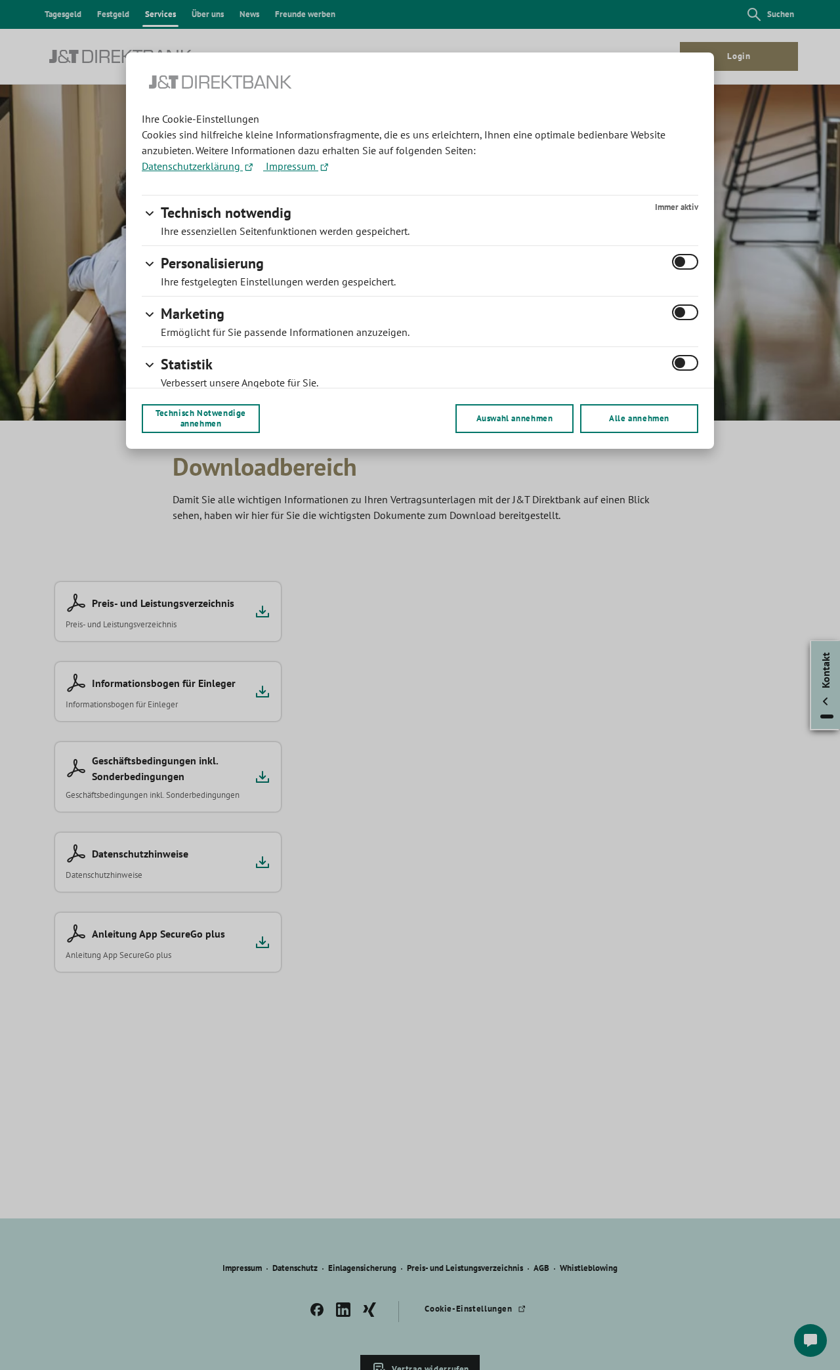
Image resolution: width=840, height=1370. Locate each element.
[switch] (685, 262)
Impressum (290, 166)
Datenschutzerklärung (192, 166)
